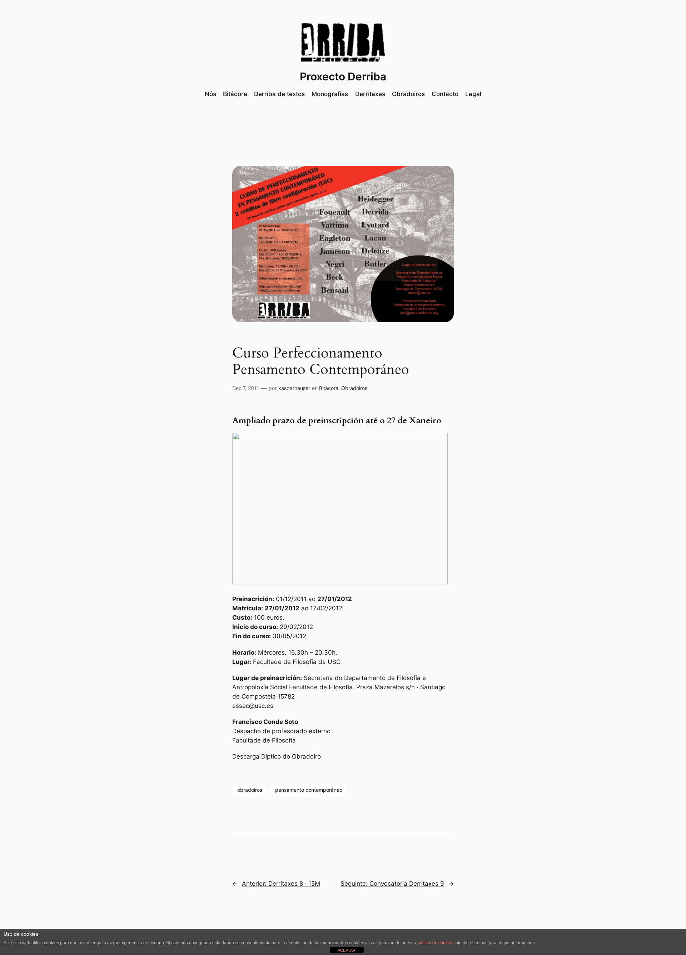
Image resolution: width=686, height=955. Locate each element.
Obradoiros (354, 388)
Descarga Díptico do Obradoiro (276, 756)
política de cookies (435, 942)
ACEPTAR (347, 950)
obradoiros (249, 790)
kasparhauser (294, 388)
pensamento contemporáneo (308, 790)
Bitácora (328, 388)
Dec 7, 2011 (245, 388)
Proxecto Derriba (343, 76)
